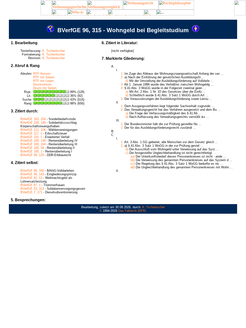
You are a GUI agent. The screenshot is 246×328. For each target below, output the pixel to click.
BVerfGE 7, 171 (31, 192)
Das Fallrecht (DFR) (132, 211)
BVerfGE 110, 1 (31, 137)
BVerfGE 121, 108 (33, 130)
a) (127, 91)
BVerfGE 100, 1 (31, 151)
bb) (132, 160)
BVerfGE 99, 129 (32, 155)
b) (127, 81)
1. (122, 73)
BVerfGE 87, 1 (30, 185)
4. (122, 88)
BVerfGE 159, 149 (33, 122)
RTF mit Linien (43, 81)
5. (122, 99)
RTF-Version (41, 73)
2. (122, 77)
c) (127, 153)
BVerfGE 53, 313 (32, 188)
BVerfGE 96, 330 (32, 170)
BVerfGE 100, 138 (33, 140)
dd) (132, 167)
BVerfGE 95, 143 (32, 174)
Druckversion (42, 84)
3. (122, 84)
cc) (132, 163)
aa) (132, 156)
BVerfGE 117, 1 (31, 133)
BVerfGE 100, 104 (33, 144)
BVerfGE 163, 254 (33, 119)
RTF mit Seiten (43, 77)
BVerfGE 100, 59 (32, 148)
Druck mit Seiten (44, 88)
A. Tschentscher (53, 51)
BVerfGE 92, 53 (31, 178)
